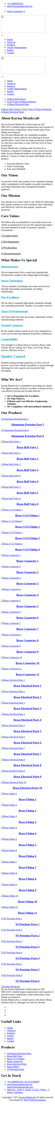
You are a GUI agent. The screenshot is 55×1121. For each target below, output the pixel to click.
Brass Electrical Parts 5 (27, 731)
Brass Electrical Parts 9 (27, 776)
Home (10, 39)
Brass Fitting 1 (27, 799)
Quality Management (17, 47)
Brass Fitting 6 (27, 856)
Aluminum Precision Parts (19, 1053)
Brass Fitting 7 (27, 867)
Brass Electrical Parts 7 (27, 753)
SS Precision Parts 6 (28, 981)
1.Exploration (9, 235)
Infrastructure (9, 266)
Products (11, 45)
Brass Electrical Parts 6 (27, 742)
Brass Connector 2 (27, 572)
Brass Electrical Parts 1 (27, 685)
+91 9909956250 (15, 3)
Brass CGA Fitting (15, 1059)
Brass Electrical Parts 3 (27, 708)
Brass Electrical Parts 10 (27, 787)
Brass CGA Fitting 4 (27, 549)
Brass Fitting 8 (27, 878)
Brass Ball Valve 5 (27, 492)
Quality (10, 1035)
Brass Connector (14, 1061)
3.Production (9, 247)
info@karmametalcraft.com (19, 6)
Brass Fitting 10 (27, 901)
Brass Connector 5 (27, 606)
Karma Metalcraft (27, 1097)
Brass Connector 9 (27, 651)
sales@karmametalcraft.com (20, 1087)
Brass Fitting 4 (27, 833)
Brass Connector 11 (27, 674)
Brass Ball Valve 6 (27, 504)
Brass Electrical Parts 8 (27, 765)
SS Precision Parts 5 (28, 969)
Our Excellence (10, 297)
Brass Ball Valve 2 (27, 458)
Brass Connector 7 (27, 629)
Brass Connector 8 (27, 640)
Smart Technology (12, 280)
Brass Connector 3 (27, 583)
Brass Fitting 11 (27, 912)
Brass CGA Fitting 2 (27, 526)
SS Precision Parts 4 (28, 958)
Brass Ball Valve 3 (27, 470)
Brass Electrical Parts (17, 1064)
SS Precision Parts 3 (28, 946)
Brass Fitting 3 (27, 822)
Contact (10, 52)
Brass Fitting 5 (27, 844)
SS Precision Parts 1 (28, 924)
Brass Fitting (13, 1066)
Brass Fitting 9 (27, 890)
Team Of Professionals (14, 311)
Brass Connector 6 (27, 617)
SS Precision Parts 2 (28, 935)
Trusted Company (12, 325)
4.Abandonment (11, 253)
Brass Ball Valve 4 (27, 481)
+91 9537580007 (32, 1082)
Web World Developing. (35, 1100)
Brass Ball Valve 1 (27, 447)
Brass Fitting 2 (27, 810)
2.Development (10, 241)
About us (11, 42)
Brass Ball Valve (14, 1056)
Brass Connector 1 (27, 560)
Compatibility (9, 339)
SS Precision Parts (15, 1069)
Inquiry (10, 50)
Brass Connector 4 (27, 594)
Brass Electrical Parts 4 (27, 719)
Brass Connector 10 (27, 663)
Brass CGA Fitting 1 (27, 515)
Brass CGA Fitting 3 (27, 538)
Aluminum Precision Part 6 (27, 436)
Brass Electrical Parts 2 (27, 697)
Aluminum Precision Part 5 (27, 424)
